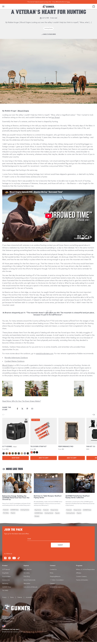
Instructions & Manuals (30, 587)
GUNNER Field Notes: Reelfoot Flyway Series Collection (77, 497)
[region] (48, 2)
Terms (12, 597)
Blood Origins (23, 111)
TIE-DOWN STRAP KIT (38, 446)
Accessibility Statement (57, 587)
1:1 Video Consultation (57, 580)
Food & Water (6, 576)
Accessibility (29, 597)
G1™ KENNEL (7, 446)
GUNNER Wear (6, 587)
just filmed (55, 117)
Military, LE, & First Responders (85, 569)
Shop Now (15, 458)
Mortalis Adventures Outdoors (16, 358)
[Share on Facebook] (17, 409)
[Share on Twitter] (22, 409)
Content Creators (81, 576)
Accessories (6, 580)
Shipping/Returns (55, 576)
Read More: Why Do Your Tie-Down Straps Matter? (21, 401)
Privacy (4, 597)
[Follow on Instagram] (9, 558)
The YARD (5, 590)
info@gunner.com (7, 621)
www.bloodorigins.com (44, 353)
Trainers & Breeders (82, 580)
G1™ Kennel (6, 569)
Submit (60, 545)
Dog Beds (5, 573)
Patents (20, 597)
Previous (3, 415)
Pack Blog (27, 576)
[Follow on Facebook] (5, 558)
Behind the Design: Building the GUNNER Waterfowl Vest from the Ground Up (15, 497)
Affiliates (78, 573)
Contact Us (53, 569)
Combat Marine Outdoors (14, 361)
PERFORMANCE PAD (65, 446)
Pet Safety (27, 573)
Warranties (27, 583)
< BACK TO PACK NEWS (48, 34)
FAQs (51, 573)
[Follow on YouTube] (14, 558)
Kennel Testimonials (29, 580)
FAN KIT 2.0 (90, 446)
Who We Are (27, 569)
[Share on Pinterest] (27, 409)
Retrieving (5, 583)
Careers (52, 583)
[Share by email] (32, 409)
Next (93, 415)
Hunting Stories (48, 28)
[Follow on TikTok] (19, 558)
